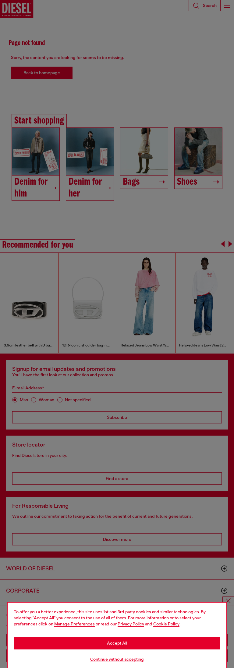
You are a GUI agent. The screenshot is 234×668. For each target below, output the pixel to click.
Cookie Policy (166, 623)
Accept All (117, 643)
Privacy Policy (131, 623)
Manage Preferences (74, 623)
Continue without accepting (117, 659)
